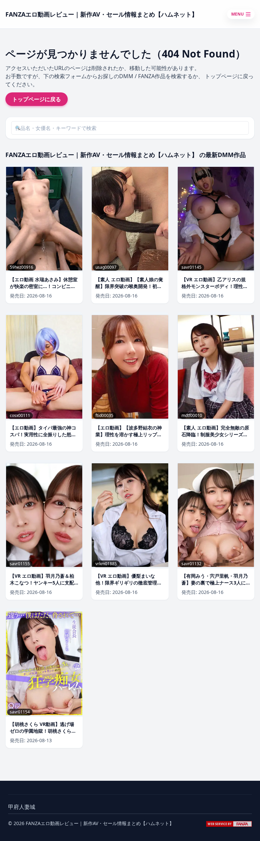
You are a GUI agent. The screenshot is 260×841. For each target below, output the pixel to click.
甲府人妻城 (21, 807)
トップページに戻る (36, 99)
